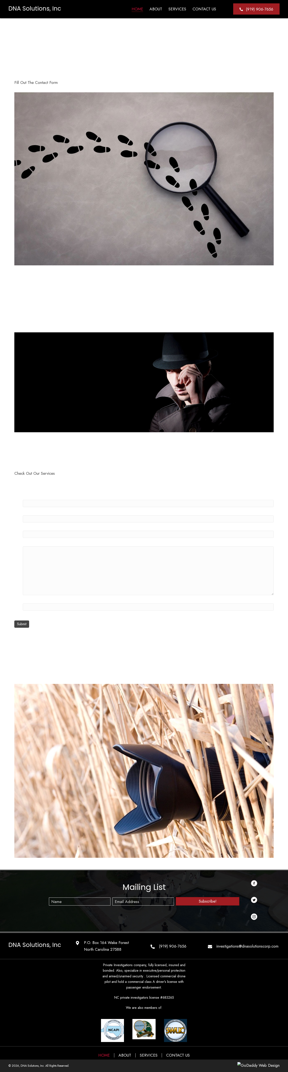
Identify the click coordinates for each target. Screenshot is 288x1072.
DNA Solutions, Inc (34, 8)
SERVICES (148, 1055)
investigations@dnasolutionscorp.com (247, 946)
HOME (104, 1055)
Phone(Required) (37, 526)
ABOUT (124, 1055)
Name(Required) (37, 495)
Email (27, 598)
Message (30, 541)
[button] (256, 9)
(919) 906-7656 (172, 946)
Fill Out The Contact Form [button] (36, 82)
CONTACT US (178, 1055)
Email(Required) (36, 510)
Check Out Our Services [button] (34, 473)
